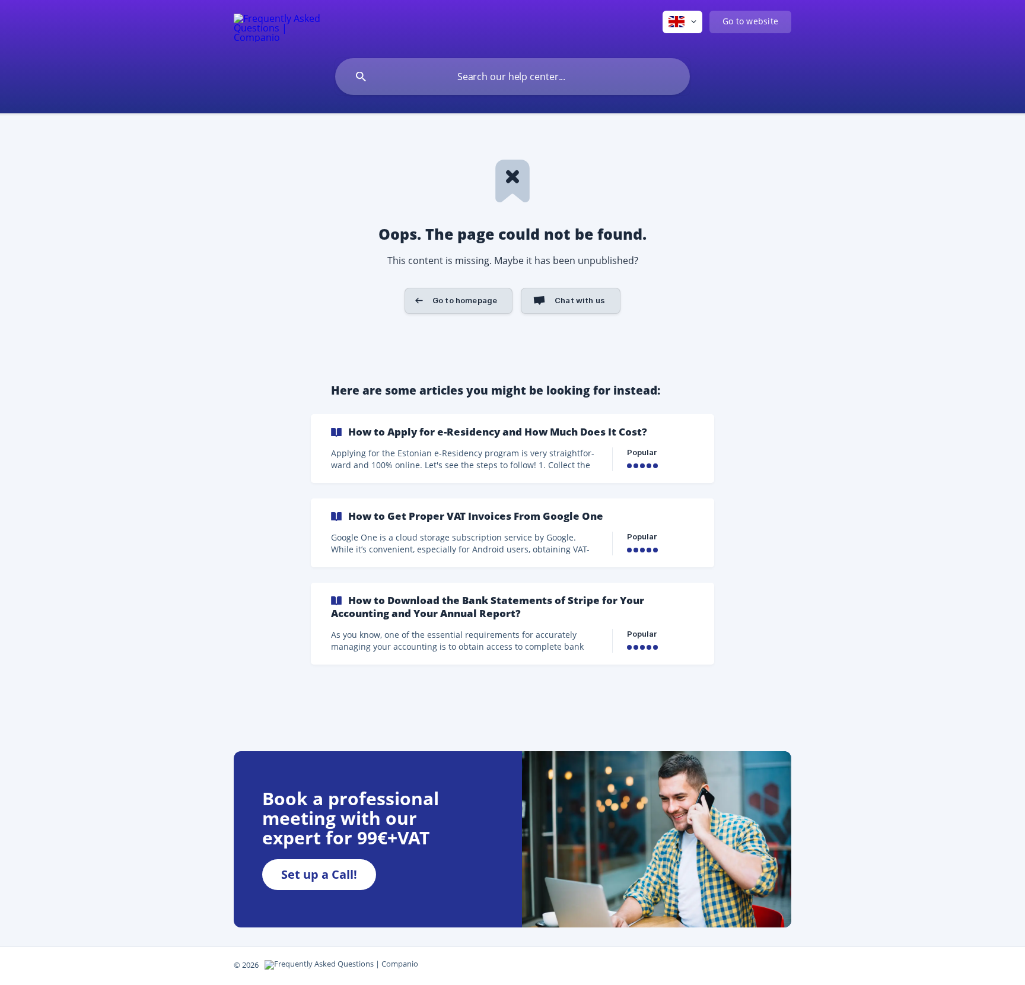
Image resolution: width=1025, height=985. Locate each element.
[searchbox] (512, 76)
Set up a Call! (319, 874)
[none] (278, 26)
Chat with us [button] (580, 300)
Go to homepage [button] (464, 300)
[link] (512, 448)
